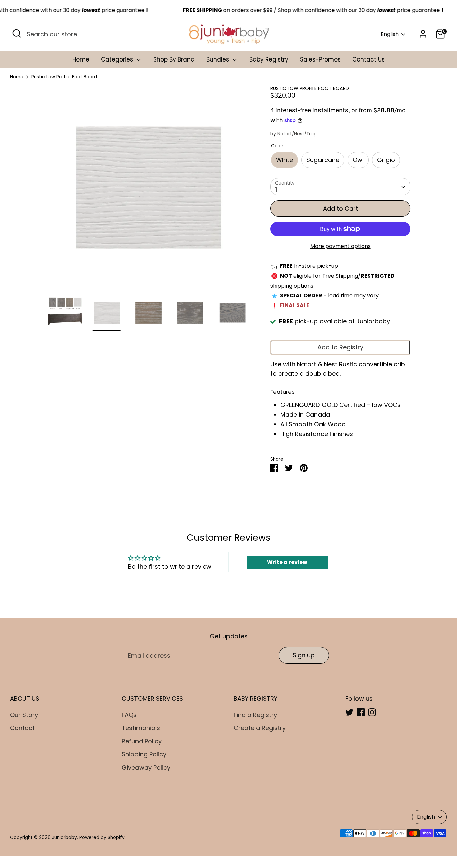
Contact (22, 728)
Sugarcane (322, 160)
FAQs (129, 715)
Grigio (386, 160)
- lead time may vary (329, 295)
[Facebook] (361, 712)
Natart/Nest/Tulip (297, 134)
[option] (149, 190)
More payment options (340, 246)
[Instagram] (372, 712)
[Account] (423, 34)
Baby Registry (268, 59)
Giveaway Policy (146, 767)
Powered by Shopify (102, 837)
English (390, 34)
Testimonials (141, 728)
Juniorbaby (64, 837)
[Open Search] (16, 33)
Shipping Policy (144, 754)
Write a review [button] (287, 562)
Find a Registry (255, 715)
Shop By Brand (174, 59)
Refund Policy (142, 741)
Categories (118, 59)
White (284, 160)
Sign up (304, 655)
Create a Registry (260, 728)
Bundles (218, 59)
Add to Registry (340, 347)
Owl (358, 160)
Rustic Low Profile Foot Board (64, 77)
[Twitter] (349, 712)
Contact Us (368, 59)
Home (80, 59)
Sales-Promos (320, 59)
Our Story (24, 715)
